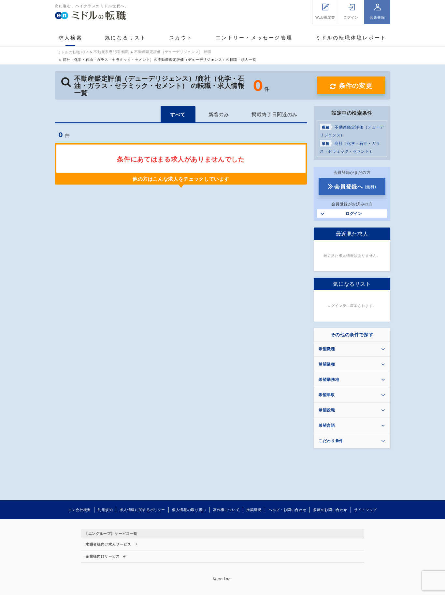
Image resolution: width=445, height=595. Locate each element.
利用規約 (105, 510)
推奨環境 (254, 510)
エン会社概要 (79, 510)
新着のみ (218, 114)
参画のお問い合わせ (330, 510)
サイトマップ (365, 510)
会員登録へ (355, 187)
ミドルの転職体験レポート (350, 37)
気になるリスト (125, 37)
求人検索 (70, 37)
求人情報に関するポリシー (142, 510)
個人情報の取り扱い (189, 510)
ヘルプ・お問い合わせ (287, 510)
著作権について (226, 510)
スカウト (181, 37)
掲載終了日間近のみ (274, 114)
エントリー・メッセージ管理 (254, 37)
